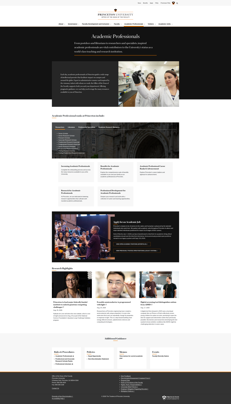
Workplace (127, 391)
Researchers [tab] (59, 127)
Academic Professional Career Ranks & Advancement (152, 167)
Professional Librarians (63, 364)
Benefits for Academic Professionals (110, 167)
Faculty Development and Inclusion (95, 24)
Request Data (125, 380)
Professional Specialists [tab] (86, 127)
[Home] (115, 14)
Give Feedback (126, 376)
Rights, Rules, (131, 385)
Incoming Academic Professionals (75, 166)
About (61, 24)
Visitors (151, 24)
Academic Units (164, 24)
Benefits (145, 3)
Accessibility (57, 398)
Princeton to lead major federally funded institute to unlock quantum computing (70, 304)
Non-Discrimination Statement (98, 359)
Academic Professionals (134, 24)
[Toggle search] (177, 3)
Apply (151, 3)
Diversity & (62, 396)
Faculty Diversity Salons (160, 356)
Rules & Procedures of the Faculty (132, 382)
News (139, 3)
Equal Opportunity (94, 356)
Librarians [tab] (71, 127)
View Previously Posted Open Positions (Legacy (136, 250)
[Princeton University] (173, 3)
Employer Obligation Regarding (134, 389)
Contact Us (55, 388)
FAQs (156, 3)
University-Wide (129, 387)
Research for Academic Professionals (70, 191)
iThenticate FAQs (165, 3)
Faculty (117, 24)
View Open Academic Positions (131, 244)
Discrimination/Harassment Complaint (135, 378)
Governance (72, 24)
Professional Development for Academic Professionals (113, 191)
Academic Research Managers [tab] (109, 127)
